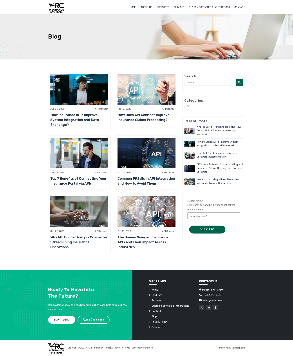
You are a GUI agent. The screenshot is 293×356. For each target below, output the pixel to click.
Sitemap (156, 327)
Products (163, 7)
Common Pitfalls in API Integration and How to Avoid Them (146, 180)
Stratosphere (238, 348)
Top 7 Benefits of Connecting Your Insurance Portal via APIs (78, 180)
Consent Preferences (142, 348)
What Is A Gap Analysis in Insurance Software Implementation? (217, 155)
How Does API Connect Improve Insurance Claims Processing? (143, 117)
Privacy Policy (160, 321)
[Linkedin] (208, 307)
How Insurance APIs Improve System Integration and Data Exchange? (74, 120)
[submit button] (239, 82)
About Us (146, 7)
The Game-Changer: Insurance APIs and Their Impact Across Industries (143, 242)
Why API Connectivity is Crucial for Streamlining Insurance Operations (79, 242)
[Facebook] (215, 307)
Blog (154, 316)
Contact (239, 7)
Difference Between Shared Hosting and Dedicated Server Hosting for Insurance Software (220, 168)
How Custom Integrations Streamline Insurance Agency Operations (218, 181)
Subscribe (207, 229)
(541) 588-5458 (95, 319)
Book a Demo (62, 319)
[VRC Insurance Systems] (56, 7)
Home (133, 7)
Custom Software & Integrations (209, 7)
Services (179, 7)
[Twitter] (201, 307)
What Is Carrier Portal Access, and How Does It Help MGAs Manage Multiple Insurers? (219, 130)
